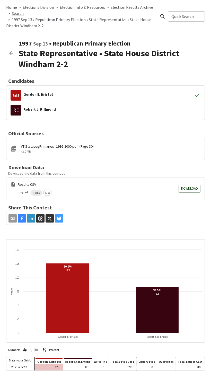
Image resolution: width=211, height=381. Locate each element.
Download (189, 188)
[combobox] (186, 16)
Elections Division (38, 7)
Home (11, 7)
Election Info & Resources (82, 7)
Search (18, 13)
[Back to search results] (11, 53)
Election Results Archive (131, 7)
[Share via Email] (12, 218)
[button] (36, 193)
